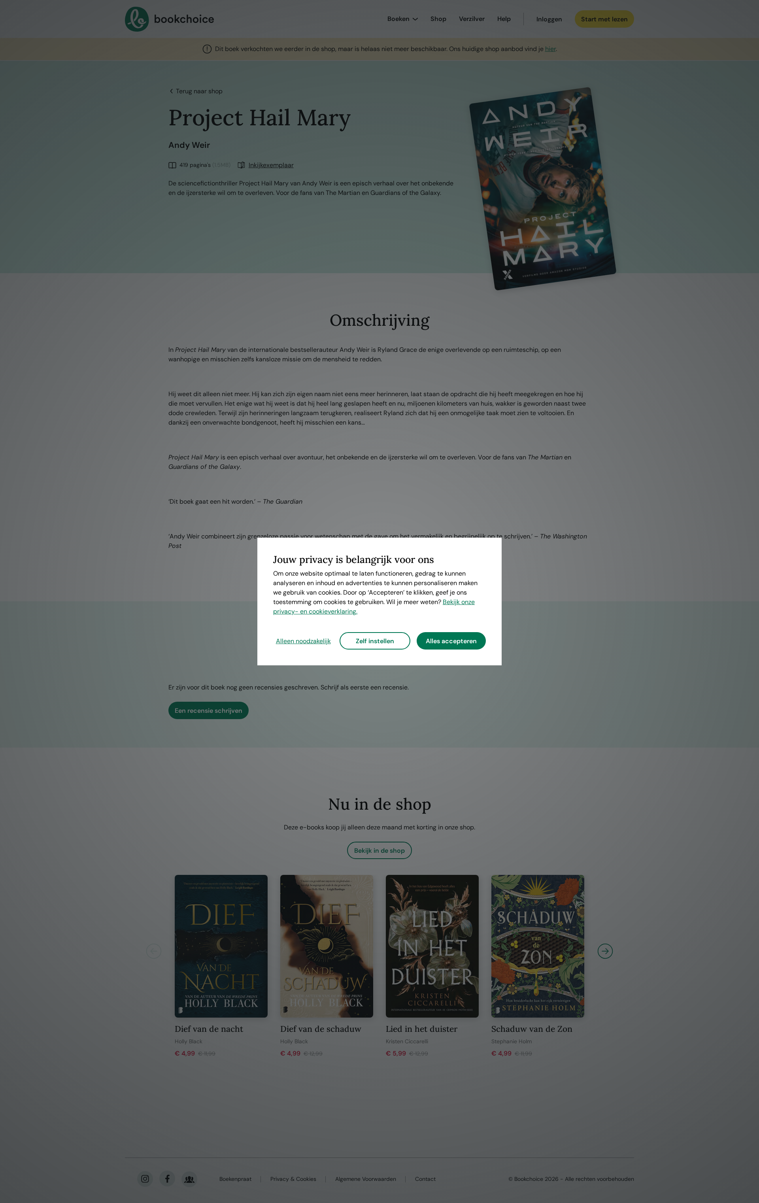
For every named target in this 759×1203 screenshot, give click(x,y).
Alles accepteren (451, 641)
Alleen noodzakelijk (303, 641)
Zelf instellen (375, 641)
